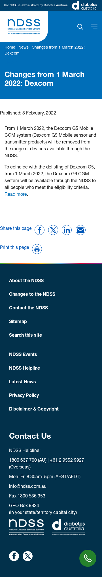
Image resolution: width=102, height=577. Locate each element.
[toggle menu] (94, 26)
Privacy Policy (24, 396)
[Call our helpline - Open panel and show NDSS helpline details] (87, 558)
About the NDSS (26, 281)
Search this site (25, 336)
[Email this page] (81, 230)
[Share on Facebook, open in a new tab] (14, 556)
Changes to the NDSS (32, 295)
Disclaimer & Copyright (34, 409)
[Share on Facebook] (39, 230)
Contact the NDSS (28, 308)
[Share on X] (53, 230)
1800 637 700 (23, 461)
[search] (80, 26)
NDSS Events (23, 355)
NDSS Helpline (24, 368)
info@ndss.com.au (27, 487)
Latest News (22, 382)
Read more (16, 195)
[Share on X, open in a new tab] (28, 556)
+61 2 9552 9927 (67, 461)
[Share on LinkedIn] (67, 230)
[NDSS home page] (24, 26)
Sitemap (18, 322)
